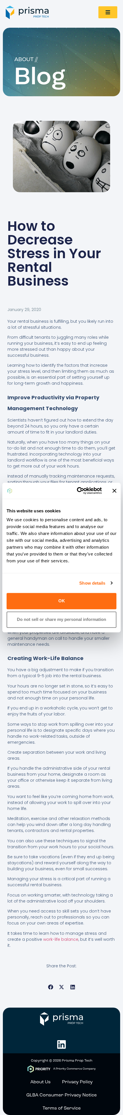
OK (61, 601)
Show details (92, 583)
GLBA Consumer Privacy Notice (61, 1095)
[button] (50, 987)
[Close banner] (114, 491)
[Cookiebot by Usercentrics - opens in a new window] (77, 490)
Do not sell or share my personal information (61, 619)
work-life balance (60, 939)
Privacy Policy (77, 1082)
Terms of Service (62, 1108)
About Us (40, 1082)
